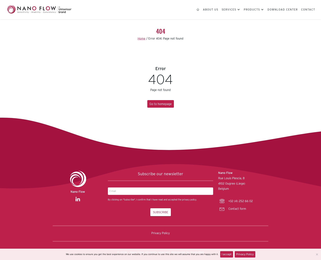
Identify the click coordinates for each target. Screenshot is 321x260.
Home (141, 38)
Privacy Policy (160, 233)
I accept (227, 254)
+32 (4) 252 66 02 (240, 201)
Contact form (237, 208)
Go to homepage (160, 104)
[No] (316, 254)
